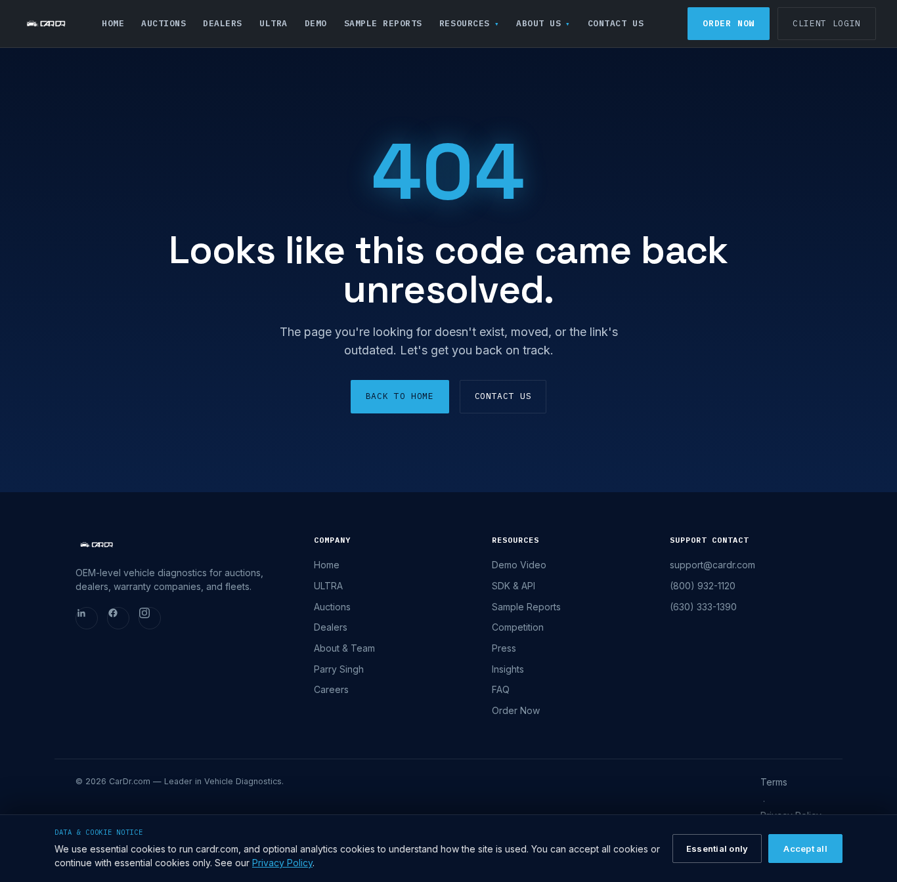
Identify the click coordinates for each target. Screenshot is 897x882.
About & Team (344, 648)
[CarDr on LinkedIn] (87, 618)
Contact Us (616, 23)
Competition (518, 627)
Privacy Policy (282, 862)
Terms (773, 782)
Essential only (717, 848)
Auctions (163, 23)
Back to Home (400, 396)
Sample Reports (383, 23)
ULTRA (273, 23)
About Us (538, 23)
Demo (316, 23)
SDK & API (513, 585)
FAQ (501, 689)
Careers (331, 689)
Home (113, 23)
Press (504, 648)
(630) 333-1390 (703, 606)
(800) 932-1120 (702, 585)
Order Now (729, 23)
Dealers (222, 23)
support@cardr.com (712, 564)
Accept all (805, 848)
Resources (464, 23)
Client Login (827, 23)
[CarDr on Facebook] (118, 618)
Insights (508, 669)
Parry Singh (339, 669)
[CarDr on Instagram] (150, 618)
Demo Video (519, 564)
